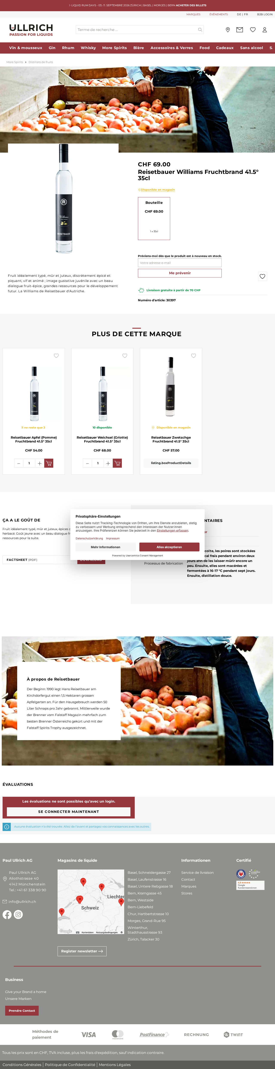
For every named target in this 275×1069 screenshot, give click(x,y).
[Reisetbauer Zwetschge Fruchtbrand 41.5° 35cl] (171, 386)
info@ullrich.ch (22, 902)
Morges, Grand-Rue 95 (147, 921)
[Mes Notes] (253, 30)
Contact (188, 879)
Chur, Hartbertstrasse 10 (148, 914)
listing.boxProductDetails (171, 463)
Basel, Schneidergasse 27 (149, 873)
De (239, 14)
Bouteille (154, 203)
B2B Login (265, 14)
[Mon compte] (264, 30)
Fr (246, 14)
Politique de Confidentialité (70, 1065)
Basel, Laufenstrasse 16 (147, 879)
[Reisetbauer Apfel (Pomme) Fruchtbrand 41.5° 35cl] (33, 386)
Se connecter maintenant (68, 812)
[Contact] (240, 30)
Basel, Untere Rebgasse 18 (150, 886)
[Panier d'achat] (272, 29)
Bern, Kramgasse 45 (145, 893)
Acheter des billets (191, 5)
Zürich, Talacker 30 (143, 939)
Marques (188, 886)
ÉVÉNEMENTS (218, 14)
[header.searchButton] (200, 29)
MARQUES (193, 14)
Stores (186, 893)
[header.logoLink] (39, 29)
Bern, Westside (141, 900)
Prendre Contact (22, 1011)
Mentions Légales (115, 1065)
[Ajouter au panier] (48, 463)
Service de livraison (197, 873)
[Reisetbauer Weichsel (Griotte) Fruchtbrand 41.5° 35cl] (102, 386)
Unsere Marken (18, 999)
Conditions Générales (22, 1065)
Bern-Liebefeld (140, 907)
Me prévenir (180, 273)
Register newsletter (79, 951)
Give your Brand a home (25, 992)
